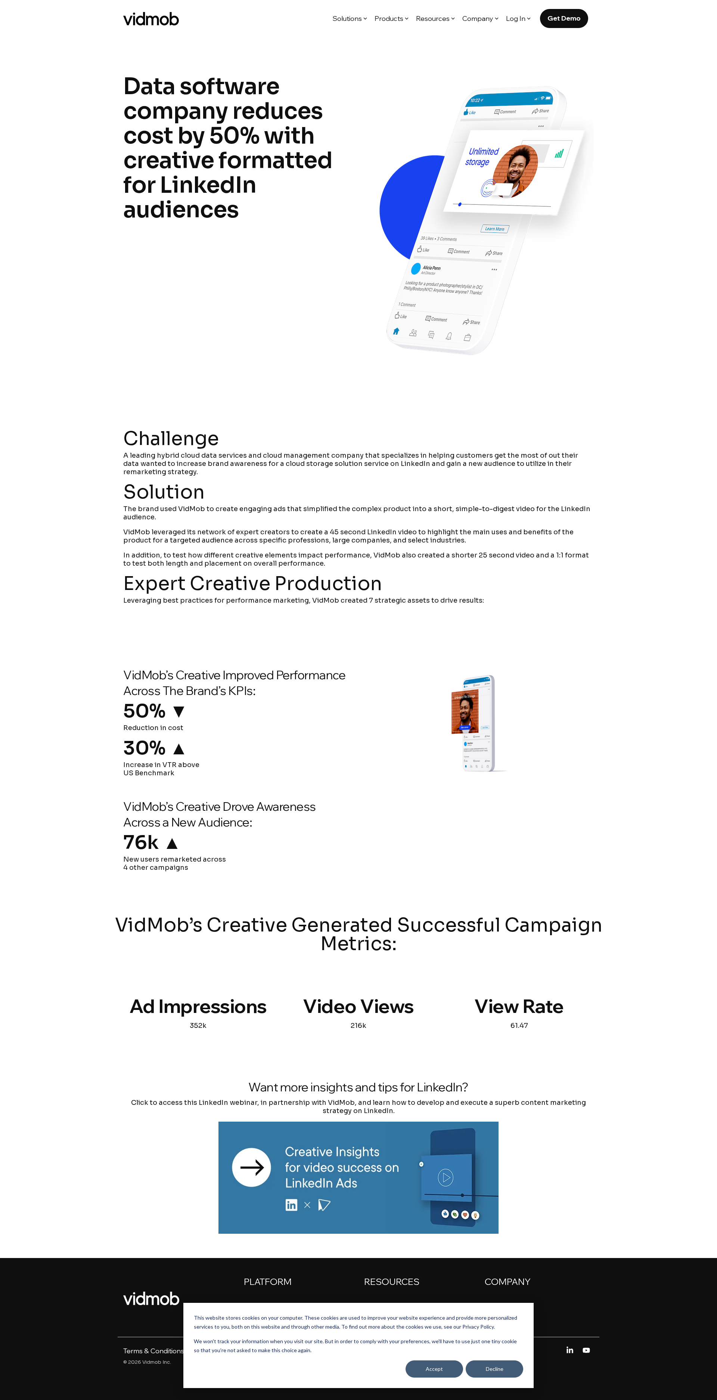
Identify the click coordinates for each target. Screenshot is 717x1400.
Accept (434, 1369)
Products (389, 18)
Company (477, 18)
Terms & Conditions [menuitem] (153, 1351)
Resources (433, 18)
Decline (494, 1369)
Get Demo (564, 18)
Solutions (347, 18)
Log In (515, 18)
